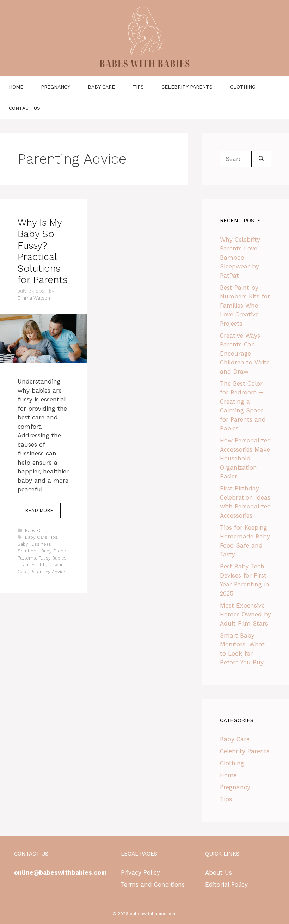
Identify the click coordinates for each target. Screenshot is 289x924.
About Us (218, 872)
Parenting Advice (48, 571)
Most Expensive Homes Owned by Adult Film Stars (245, 614)
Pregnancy (55, 87)
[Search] (261, 159)
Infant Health (32, 564)
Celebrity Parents (187, 87)
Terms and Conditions (153, 884)
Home (16, 87)
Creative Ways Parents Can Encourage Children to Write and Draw (245, 353)
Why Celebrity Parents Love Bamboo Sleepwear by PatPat (240, 257)
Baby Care (101, 87)
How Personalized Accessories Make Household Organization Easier (245, 458)
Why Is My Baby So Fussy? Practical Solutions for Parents (42, 251)
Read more (39, 510)
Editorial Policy (226, 884)
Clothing (243, 87)
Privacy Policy (140, 872)
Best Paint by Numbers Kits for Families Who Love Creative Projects (245, 305)
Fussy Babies (52, 558)
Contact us (24, 108)
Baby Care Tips (41, 537)
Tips (138, 87)
